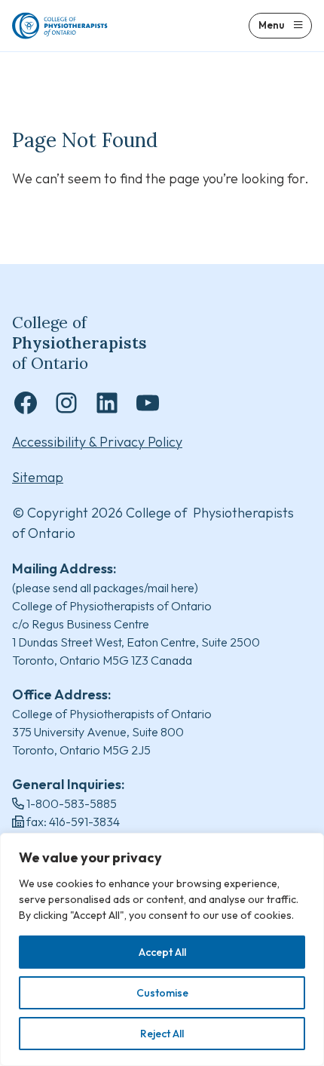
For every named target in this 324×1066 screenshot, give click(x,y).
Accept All (162, 952)
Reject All (162, 1033)
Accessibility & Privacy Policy (97, 441)
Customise (162, 993)
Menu (271, 25)
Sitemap (37, 477)
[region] (162, 949)
